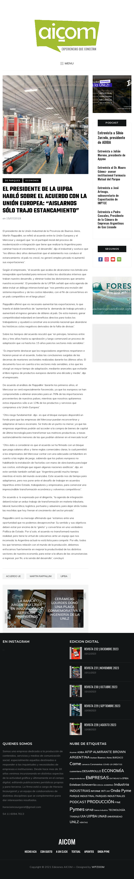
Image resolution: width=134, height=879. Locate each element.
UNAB (102, 816)
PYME (117, 802)
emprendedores (77, 778)
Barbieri (93, 757)
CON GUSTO (46, 852)
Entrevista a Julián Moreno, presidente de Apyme (111, 155)
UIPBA (64, 576)
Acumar (73, 752)
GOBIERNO (108, 785)
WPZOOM (98, 867)
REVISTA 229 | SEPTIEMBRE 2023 (102, 706)
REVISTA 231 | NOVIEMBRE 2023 (101, 668)
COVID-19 (107, 764)
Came (75, 763)
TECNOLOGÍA (116, 810)
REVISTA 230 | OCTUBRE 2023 (100, 687)
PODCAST (112, 122)
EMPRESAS (97, 777)
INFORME (95, 791)
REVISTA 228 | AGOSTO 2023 (100, 725)
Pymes (77, 809)
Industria (121, 784)
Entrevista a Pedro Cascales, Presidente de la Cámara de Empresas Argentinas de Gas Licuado (111, 219)
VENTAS (84, 822)
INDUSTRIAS (80, 791)
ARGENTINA (80, 757)
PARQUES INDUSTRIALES (110, 796)
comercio (86, 764)
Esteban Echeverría (83, 784)
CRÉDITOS (117, 764)
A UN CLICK (62, 852)
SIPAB (89, 810)
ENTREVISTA (115, 778)
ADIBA (80, 752)
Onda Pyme (121, 790)
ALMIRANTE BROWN (109, 752)
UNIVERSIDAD (114, 816)
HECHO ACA (31, 852)
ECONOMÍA (113, 770)
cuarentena (76, 771)
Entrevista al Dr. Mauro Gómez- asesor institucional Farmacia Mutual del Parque (112, 173)
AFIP (88, 752)
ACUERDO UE (13, 576)
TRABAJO (75, 816)
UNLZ (74, 822)
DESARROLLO (91, 771)
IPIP (108, 791)
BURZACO (118, 757)
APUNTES (89, 852)
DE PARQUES (12, 180)
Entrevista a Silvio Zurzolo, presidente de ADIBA (111, 137)
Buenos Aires (105, 757)
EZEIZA (99, 785)
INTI (103, 791)
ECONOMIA (32, 180)
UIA (83, 816)
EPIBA (125, 778)
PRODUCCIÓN (100, 801)
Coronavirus (96, 764)
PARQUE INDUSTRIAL (82, 796)
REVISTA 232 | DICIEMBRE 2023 (101, 649)
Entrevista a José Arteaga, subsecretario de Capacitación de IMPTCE (108, 195)
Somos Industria (101, 810)
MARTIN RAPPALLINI (40, 576)
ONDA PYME (103, 852)
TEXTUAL (76, 852)
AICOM (67, 841)
